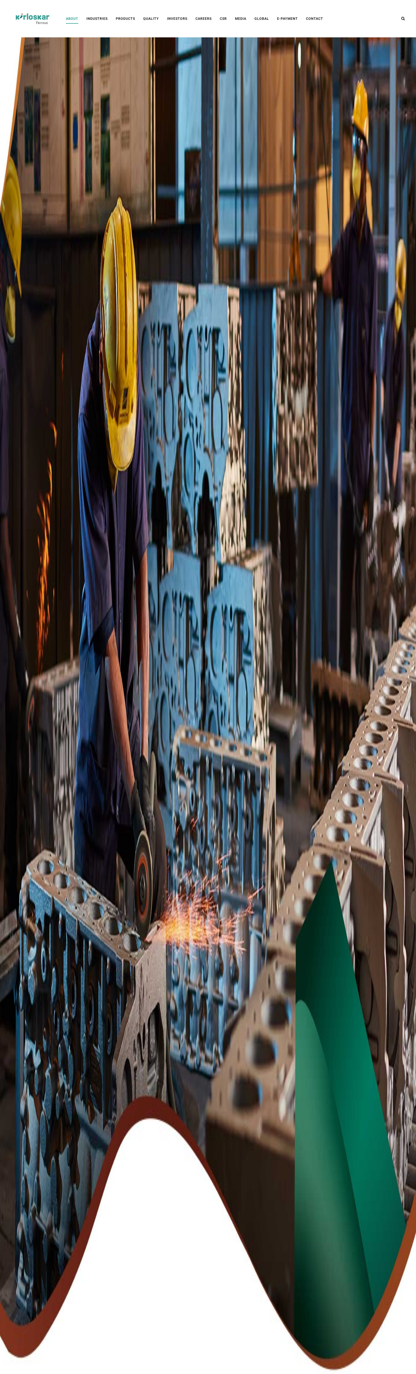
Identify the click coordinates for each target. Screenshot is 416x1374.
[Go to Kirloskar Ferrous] (32, 18)
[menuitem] (72, 19)
